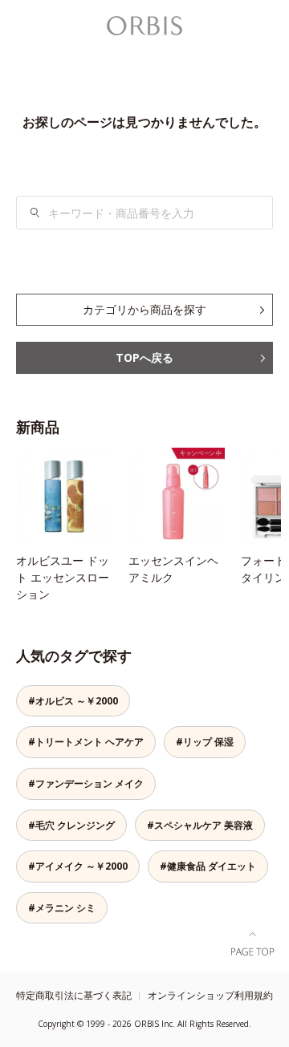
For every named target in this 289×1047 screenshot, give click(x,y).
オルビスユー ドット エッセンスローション (62, 577)
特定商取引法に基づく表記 (74, 995)
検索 (35, 212)
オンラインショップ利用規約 (210, 995)
